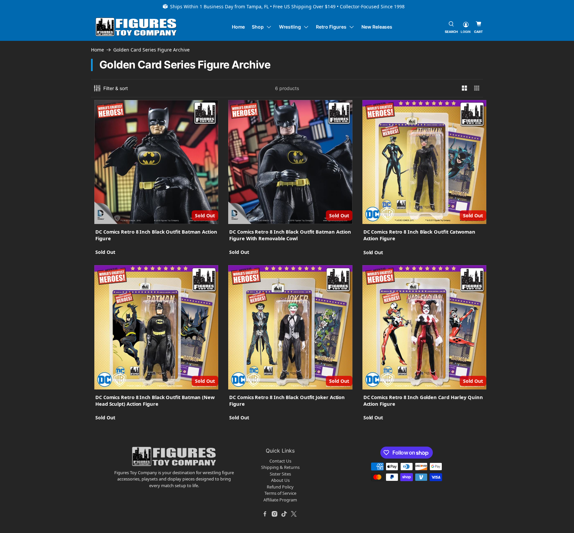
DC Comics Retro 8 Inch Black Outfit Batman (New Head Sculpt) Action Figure (155, 400)
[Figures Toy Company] (136, 27)
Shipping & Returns (280, 467)
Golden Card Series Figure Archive (151, 50)
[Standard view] (464, 88)
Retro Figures (331, 27)
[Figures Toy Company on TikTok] (284, 514)
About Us (280, 480)
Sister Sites (280, 474)
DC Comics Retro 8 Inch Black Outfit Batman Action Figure (156, 235)
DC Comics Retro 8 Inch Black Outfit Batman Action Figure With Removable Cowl (290, 235)
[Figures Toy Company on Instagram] (275, 514)
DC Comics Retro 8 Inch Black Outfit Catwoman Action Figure (419, 235)
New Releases (376, 27)
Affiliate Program (280, 500)
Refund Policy (280, 487)
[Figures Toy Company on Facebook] (265, 514)
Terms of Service (280, 493)
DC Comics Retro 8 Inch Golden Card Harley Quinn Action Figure (423, 400)
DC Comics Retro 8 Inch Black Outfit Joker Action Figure (287, 400)
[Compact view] (477, 88)
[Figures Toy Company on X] (294, 514)
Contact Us (280, 461)
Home (238, 27)
